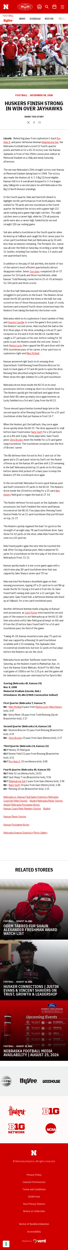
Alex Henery (56, 706)
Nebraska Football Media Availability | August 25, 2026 (31, 1052)
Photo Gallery (40, 832)
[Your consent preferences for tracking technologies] (6, 1244)
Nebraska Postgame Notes (25, 804)
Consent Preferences (34, 1182)
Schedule (35, 18)
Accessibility (34, 1231)
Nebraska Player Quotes (50, 800)
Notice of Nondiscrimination (34, 1224)
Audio (33, 800)
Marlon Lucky (15, 345)
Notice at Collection (34, 1211)
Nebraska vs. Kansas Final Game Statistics (25, 797)
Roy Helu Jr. (15, 761)
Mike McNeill (32, 353)
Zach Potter (31, 612)
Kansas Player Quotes (14, 816)
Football (21, 95)
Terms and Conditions (34, 1189)
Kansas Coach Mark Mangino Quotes (22, 808)
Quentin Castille (16, 322)
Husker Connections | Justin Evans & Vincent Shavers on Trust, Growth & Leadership (31, 990)
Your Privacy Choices (34, 1203)
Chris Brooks (16, 439)
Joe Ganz (35, 271)
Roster (49, 18)
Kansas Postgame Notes (16, 824)
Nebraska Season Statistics (18, 832)
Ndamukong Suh (50, 142)
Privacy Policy (34, 1174)
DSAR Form (34, 1196)
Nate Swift (37, 432)
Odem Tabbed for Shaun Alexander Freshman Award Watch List (30, 929)
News (22, 18)
